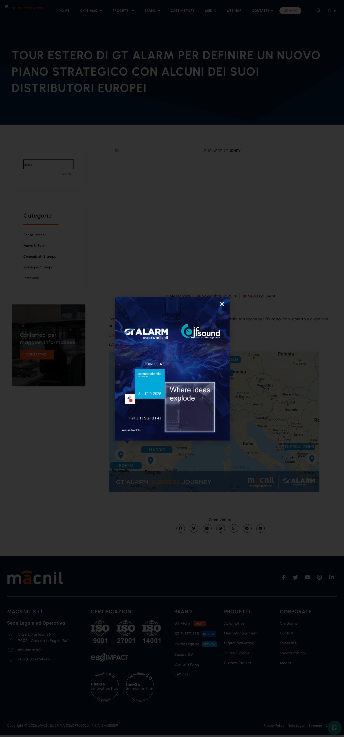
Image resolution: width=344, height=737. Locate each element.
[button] (222, 304)
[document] (172, 368)
